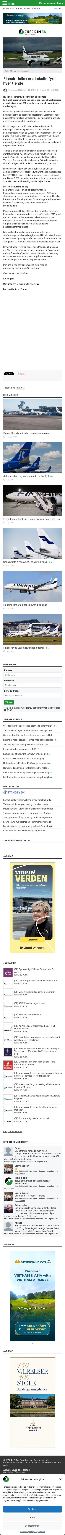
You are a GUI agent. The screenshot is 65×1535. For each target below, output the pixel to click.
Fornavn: (8, 670)
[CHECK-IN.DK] (32, 33)
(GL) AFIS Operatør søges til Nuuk (30, 1003)
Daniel (18, 1148)
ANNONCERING (22, 8)
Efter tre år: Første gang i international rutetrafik (23, 1219)
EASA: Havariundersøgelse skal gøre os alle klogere (27, 772)
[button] (60, 1479)
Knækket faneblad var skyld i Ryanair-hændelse (34, 1171)
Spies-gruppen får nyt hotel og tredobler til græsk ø (27, 817)
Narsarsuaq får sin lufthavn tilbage (18, 1162)
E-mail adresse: (12, 691)
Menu (11, 4)
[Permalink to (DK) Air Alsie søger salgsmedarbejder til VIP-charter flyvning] (8, 1033)
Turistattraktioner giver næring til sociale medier (26, 804)
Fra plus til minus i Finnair (15, 289)
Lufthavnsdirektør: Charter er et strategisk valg (25, 777)
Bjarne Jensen (22, 1166)
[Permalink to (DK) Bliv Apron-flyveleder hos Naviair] (8, 1125)
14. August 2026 (51, 1234)
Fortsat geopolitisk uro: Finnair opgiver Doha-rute (29, 519)
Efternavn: (9, 680)
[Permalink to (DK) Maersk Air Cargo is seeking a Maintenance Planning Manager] (8, 1091)
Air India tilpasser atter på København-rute (23, 744)
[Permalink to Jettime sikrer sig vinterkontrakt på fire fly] (32, 472)
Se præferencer (32, 1525)
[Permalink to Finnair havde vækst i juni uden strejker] (32, 644)
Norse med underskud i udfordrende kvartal (24, 768)
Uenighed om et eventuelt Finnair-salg (21, 284)
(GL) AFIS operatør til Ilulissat (27, 1014)
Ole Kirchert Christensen (14, 1472)
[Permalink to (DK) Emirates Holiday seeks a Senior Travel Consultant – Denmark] (8, 1069)
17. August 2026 (51, 1219)
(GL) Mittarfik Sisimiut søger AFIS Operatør (34, 992)
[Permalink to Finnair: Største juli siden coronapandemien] (32, 429)
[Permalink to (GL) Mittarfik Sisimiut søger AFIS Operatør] (8, 999)
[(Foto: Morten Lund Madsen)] (32, 67)
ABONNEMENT (9, 8)
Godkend (32, 1509)
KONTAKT (58, 8)
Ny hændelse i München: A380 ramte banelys (24, 763)
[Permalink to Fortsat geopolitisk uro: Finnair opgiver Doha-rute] (32, 515)
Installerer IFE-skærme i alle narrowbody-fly (23, 758)
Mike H (18, 1223)
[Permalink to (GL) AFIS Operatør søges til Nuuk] (8, 1010)
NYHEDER (34, 90)
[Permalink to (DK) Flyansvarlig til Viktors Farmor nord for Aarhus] (8, 976)
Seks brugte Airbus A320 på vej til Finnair (25, 562)
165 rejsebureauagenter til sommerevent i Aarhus (27, 813)
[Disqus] (32, 331)
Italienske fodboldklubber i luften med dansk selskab (28, 740)
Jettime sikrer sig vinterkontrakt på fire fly (25, 476)
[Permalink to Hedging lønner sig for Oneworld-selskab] (32, 601)
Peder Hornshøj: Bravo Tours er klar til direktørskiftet (28, 809)
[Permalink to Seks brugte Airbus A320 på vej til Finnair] (32, 558)
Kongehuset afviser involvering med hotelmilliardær (27, 800)
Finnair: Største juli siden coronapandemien (26, 433)
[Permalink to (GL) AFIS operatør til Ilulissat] (8, 1022)
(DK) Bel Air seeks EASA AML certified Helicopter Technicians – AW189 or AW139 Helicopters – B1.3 (37, 1051)
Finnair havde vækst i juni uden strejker (23, 647)
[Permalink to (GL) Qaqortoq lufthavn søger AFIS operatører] (8, 988)
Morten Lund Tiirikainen (18, 90)
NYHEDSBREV (34, 8)
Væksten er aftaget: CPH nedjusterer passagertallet (28, 730)
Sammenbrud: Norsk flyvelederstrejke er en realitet (27, 735)
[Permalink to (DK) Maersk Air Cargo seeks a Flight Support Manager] (8, 1114)
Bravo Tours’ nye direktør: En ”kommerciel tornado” (27, 822)
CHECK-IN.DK (21, 1178)
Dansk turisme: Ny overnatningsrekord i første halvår (28, 826)
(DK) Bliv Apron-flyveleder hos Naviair (31, 1118)
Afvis (32, 1517)
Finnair (20, 388)
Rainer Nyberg (22, 1205)
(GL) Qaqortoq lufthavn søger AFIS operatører (36, 980)
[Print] (58, 90)
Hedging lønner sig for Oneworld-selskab (25, 604)
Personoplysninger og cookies (32, 1532)
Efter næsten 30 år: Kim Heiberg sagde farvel (24, 830)
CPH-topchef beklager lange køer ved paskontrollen (27, 726)
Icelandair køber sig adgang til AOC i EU (21, 749)
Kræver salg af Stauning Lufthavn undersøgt (24, 754)
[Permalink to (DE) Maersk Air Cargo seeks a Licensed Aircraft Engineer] (8, 1103)
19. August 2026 (40, 1162)
